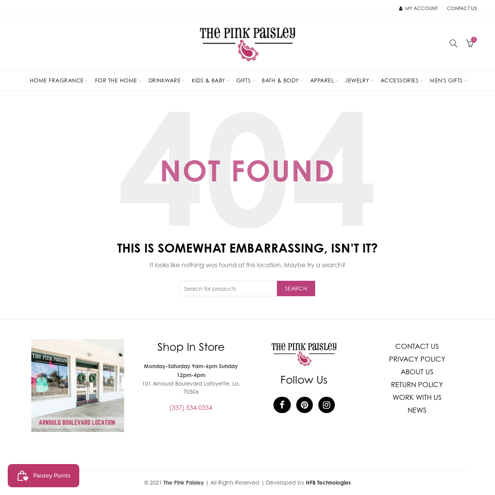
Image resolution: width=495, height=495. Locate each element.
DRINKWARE (164, 80)
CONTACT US (417, 346)
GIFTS (243, 80)
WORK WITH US (417, 397)
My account (421, 8)
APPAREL (322, 80)
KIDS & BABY (208, 80)
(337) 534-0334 (190, 407)
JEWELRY (357, 80)
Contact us (462, 8)
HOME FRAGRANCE (57, 80)
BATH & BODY (280, 80)
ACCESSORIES (400, 80)
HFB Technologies (328, 482)
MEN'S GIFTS (446, 80)
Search (296, 288)
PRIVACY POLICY (417, 359)
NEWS (417, 410)
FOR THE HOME (116, 80)
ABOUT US (417, 372)
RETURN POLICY (417, 385)
